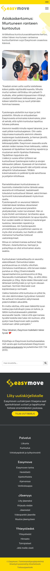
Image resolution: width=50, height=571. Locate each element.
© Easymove (12, 561)
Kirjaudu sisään (25, 505)
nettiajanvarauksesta (12, 347)
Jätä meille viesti (25, 548)
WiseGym (13, 564)
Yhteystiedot (25, 534)
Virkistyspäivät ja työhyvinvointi (25, 452)
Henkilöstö (25, 472)
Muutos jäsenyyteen (25, 519)
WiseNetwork (35, 564)
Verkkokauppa (25, 486)
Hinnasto (25, 539)
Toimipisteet (25, 543)
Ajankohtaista (25, 477)
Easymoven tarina (25, 467)
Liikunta (25, 443)
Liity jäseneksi (25, 501)
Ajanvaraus (25, 481)
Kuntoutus (25, 448)
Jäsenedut (25, 510)
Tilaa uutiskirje (25, 413)
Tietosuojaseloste (25, 567)
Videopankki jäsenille (25, 514)
